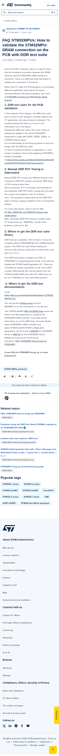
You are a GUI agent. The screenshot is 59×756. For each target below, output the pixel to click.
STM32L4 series (11, 497)
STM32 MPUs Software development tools (17, 431)
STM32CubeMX (10, 490)
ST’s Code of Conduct (13, 706)
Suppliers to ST (10, 585)
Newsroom (8, 638)
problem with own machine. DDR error (19, 438)
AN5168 (34, 331)
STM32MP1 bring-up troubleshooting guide (22, 466)
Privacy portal (20, 745)
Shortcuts (7, 668)
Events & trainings (11, 645)
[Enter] (4, 12)
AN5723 (16, 334)
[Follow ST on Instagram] (16, 726)
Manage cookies (37, 745)
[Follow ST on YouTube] (28, 726)
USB (47, 497)
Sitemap (6, 675)
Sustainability (9, 563)
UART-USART (9, 503)
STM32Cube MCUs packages (35, 503)
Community (8, 630)
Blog (5, 592)
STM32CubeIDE (30, 490)
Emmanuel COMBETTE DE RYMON (23, 29)
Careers (6, 578)
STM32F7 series (32, 497)
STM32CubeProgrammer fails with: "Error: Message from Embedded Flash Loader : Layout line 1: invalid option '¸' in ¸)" (29, 452)
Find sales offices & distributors (17, 623)
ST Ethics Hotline (11, 698)
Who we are (8, 548)
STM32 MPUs (10, 21)
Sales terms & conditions (24, 742)
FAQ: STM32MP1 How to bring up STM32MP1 (23, 413)
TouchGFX (48, 490)
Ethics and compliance (13, 691)
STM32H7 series (11, 484)
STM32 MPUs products (15, 369)
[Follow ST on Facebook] (22, 726)
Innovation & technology (14, 570)
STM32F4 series (32, 484)
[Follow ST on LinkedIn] (10, 726)
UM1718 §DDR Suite (33, 311)
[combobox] (29, 12)
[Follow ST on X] (4, 726)
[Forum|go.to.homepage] (19, 5)
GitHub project (26, 303)
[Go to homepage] (9, 531)
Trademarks (44, 742)
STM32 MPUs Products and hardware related (18, 442)
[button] (3, 6)
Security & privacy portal (14, 713)
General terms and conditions (16, 600)
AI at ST (6, 652)
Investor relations (11, 555)
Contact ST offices (11, 615)
